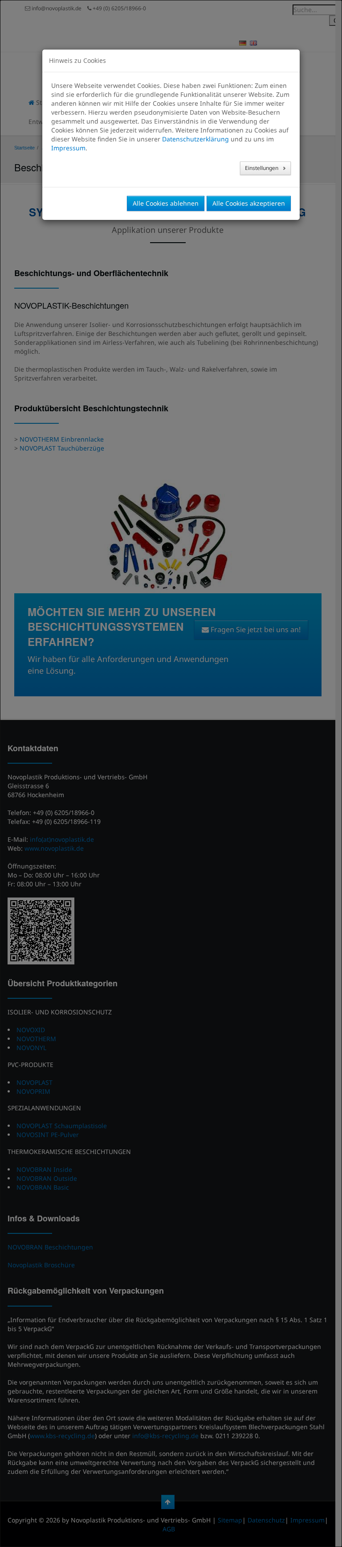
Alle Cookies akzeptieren (248, 203)
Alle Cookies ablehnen (166, 203)
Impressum (68, 148)
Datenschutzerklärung (195, 139)
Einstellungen (262, 168)
